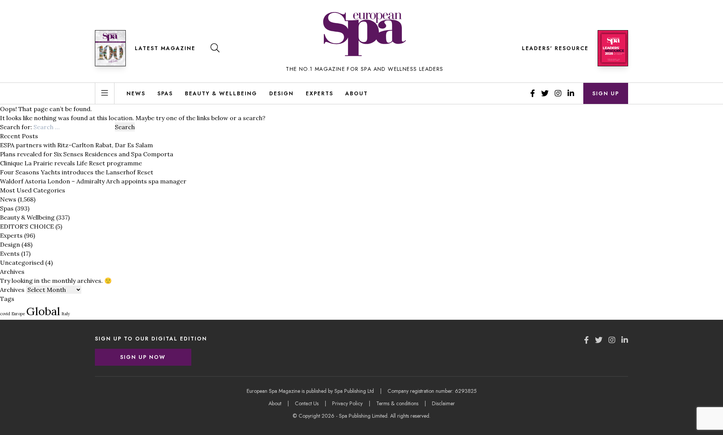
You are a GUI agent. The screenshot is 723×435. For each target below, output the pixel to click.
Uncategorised (22, 262)
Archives (12, 289)
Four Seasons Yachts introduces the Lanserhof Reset (76, 172)
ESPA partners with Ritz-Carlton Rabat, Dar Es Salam (76, 145)
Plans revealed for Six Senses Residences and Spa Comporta (86, 154)
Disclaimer (443, 403)
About (356, 93)
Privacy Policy (347, 403)
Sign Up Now (143, 357)
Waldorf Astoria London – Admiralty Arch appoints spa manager (93, 181)
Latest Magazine (165, 48)
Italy (66, 313)
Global (43, 311)
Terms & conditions (397, 403)
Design (281, 93)
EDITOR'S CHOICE (27, 226)
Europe (18, 313)
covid (5, 313)
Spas (165, 93)
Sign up (605, 93)
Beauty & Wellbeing (221, 93)
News (136, 93)
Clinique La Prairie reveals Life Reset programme (71, 163)
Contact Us (307, 403)
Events (10, 253)
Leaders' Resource (555, 48)
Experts (319, 93)
